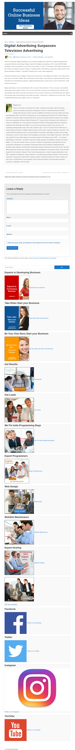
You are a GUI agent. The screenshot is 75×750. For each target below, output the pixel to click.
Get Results (38, 379)
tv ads (48, 177)
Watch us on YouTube (33, 730)
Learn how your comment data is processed (42, 258)
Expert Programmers (35, 471)
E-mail (9, 226)
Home (6, 42)
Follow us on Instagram (12, 712)
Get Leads (37, 410)
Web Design (38, 501)
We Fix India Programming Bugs (44, 440)
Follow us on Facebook (34, 623)
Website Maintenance (41, 532)
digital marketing (16, 177)
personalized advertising (27, 177)
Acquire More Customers (37, 287)
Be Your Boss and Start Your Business (41, 348)
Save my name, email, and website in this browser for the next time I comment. (34, 242)
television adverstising (41, 177)
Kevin (19, 105)
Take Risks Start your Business (38, 318)
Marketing (11, 42)
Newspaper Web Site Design (15, 172)
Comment (10, 198)
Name (8, 217)
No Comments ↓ (49, 57)
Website (9, 234)
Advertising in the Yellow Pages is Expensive (55, 172)
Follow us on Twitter (33, 651)
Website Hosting (39, 562)
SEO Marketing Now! (13, 749)
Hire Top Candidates (11, 604)
